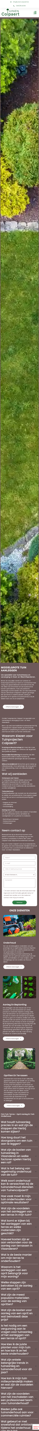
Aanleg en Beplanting (15, 1004)
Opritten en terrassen (15, 1075)
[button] (35, 12)
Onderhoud (9, 942)
